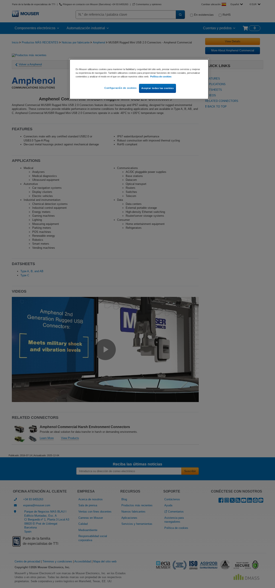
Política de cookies (160, 76)
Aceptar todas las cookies (157, 88)
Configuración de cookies (120, 88)
